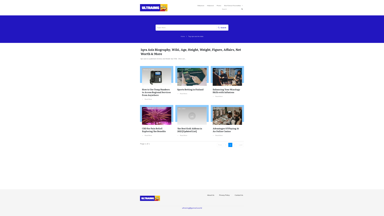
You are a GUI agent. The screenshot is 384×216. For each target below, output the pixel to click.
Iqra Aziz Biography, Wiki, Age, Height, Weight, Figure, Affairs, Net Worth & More (191, 51)
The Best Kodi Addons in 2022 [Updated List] (192, 122)
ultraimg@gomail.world (192, 208)
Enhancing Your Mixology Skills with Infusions (227, 84)
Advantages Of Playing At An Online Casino (227, 122)
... (185, 59)
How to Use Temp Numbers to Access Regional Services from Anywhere (156, 84)
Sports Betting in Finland (192, 84)
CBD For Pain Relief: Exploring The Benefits (156, 122)
